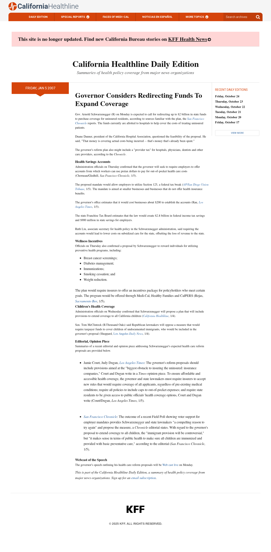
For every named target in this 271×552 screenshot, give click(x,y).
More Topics (195, 16)
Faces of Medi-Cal (116, 16)
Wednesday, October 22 (230, 107)
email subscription (143, 477)
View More (237, 133)
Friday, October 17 (227, 122)
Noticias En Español (157, 16)
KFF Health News (187, 39)
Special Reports (73, 16)
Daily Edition (38, 16)
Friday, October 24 (227, 96)
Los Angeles (128, 334)
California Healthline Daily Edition (135, 63)
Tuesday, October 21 (228, 112)
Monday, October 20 (228, 117)
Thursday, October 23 (229, 101)
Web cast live (170, 465)
